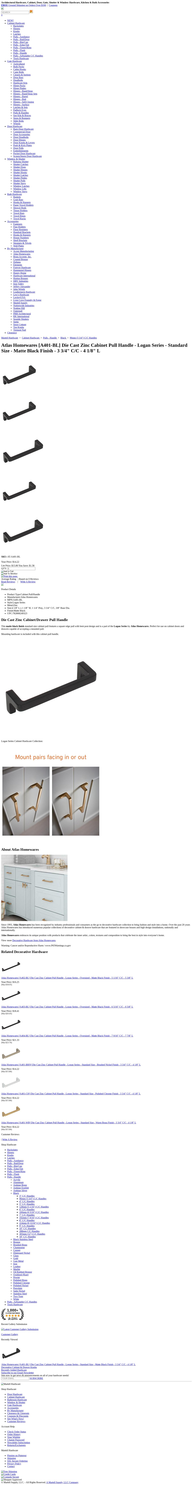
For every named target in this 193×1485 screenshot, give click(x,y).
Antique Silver (20, 1190)
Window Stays (20, 191)
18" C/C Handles (27, 1236)
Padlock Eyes (19, 110)
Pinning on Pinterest (16, 1455)
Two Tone (18, 1296)
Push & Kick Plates (22, 145)
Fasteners (17, 224)
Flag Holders (19, 227)
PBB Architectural (22, 313)
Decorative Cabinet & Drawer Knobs (19, 1367)
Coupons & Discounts (17, 1416)
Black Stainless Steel (23, 1239)
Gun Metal (18, 1261)
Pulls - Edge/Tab (21, 45)
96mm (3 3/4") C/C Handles (32, 1198)
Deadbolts (18, 80)
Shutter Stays (19, 183)
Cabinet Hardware (16, 1397)
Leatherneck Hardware (24, 292)
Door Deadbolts (20, 137)
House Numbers (21, 237)
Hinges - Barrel (20, 96)
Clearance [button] (12, 332)
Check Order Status (16, 1431)
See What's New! (15, 1418)
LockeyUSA (19, 297)
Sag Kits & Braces (22, 115)
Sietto (16, 322)
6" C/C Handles (27, 1209)
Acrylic (16, 1179)
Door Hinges (19, 140)
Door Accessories (21, 134)
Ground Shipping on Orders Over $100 (23, 5)
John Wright (19, 289)
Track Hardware (21, 58)
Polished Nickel (20, 1285)
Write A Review (28, 581)
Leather (17, 1266)
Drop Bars (18, 77)
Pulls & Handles (21, 112)
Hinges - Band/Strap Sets (25, 93)
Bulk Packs (18, 66)
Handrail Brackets (21, 232)
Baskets (17, 197)
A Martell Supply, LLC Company (62, 1482)
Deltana (17, 262)
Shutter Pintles (20, 178)
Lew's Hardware (21, 294)
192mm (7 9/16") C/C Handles (34, 1217)
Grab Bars (18, 199)
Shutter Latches (20, 175)
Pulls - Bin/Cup (20, 42)
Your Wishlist (13, 1437)
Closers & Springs (22, 74)
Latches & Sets (20, 107)
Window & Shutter (16, 1402)
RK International (21, 316)
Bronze (16, 1242)
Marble (16, 1269)
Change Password (15, 1440)
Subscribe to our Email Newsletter (17, 1372)
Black (16, 1193)
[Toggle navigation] (2, 9)
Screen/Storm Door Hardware (27, 156)
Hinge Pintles (19, 88)
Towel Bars (18, 213)
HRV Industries (20, 281)
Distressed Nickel (21, 1253)
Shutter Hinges (20, 169)
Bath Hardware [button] (14, 194)
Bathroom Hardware (17, 1399)
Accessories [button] (13, 221)
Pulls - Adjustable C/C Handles (28, 55)
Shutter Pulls (19, 180)
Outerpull (17, 311)
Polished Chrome (21, 1283)
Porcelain (17, 1288)
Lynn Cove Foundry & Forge (27, 300)
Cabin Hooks (19, 69)
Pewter (16, 1277)
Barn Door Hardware (23, 129)
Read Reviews (8, 581)
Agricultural (19, 64)
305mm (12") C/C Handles (32, 1234)
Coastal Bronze (20, 259)
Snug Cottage (19, 324)
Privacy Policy (14, 1463)
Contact (11, 1466)
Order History (14, 1434)
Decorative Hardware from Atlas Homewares (33, 940)
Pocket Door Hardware (24, 153)
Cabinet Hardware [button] (16, 23)
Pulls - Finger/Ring (22, 47)
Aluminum (18, 1182)
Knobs (16, 31)
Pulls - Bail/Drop (21, 39)
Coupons (53, 5)
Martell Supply (20, 303)
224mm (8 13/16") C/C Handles (34, 1223)
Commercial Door (21, 131)
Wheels (16, 123)
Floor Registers (20, 229)
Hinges (16, 28)
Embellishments (20, 150)
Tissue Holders (20, 210)
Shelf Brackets (20, 240)
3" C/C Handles (27, 1196)
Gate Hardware (14, 1405)
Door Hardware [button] (14, 126)
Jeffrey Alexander (21, 286)
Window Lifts (19, 188)
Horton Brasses (20, 278)
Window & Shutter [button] (16, 159)
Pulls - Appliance (21, 36)
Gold (15, 1258)
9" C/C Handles (27, 1226)
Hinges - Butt (19, 99)
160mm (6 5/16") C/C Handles (34, 1212)
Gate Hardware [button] (14, 61)
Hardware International (24, 275)
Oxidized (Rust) (20, 1274)
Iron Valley (18, 284)
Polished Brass (20, 1280)
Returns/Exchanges (16, 1445)
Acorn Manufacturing (23, 251)
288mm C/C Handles (29, 1231)
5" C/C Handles (27, 1204)
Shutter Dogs (19, 167)
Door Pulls (18, 148)
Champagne (19, 1247)
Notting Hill (19, 308)
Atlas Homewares (21, 254)
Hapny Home (19, 273)
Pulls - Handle (20, 53)
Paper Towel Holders (23, 205)
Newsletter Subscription (18, 1442)
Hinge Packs (19, 85)
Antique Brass (20, 1185)
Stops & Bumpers (21, 118)
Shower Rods (19, 207)
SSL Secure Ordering (17, 1461)
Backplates (18, 26)
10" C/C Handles (27, 1228)
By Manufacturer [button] (15, 248)
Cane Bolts (18, 72)
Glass (16, 1255)
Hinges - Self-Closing (23, 102)
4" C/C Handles (27, 1201)
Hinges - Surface (21, 104)
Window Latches (21, 186)
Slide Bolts (18, 121)
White (16, 1299)
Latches (17, 34)
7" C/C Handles (27, 1215)
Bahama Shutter (20, 161)
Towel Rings (19, 216)
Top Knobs (18, 327)
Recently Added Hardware (14, 1370)
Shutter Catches (20, 164)
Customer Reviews (16, 1421)
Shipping (11, 1458)
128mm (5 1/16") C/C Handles (34, 1206)
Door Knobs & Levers (24, 142)
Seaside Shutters (21, 319)
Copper (16, 1250)
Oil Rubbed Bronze (22, 1272)
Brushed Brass (20, 1245)
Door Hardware (14, 1394)
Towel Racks (19, 218)
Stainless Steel (20, 1293)
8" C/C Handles (27, 1220)
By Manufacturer (15, 1410)
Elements (17, 265)
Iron (15, 1264)
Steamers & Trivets (22, 243)
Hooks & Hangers (22, 202)
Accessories (13, 1408)
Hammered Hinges (22, 270)
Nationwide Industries (23, 305)
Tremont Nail (19, 330)
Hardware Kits (20, 83)
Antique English (21, 1187)
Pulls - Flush (19, 50)
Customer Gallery (9, 1334)
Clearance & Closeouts (18, 1413)
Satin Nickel (19, 1291)
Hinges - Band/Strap (23, 91)
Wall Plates (18, 246)
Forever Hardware (22, 267)
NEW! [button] (10, 20)
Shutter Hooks (20, 172)
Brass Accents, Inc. (22, 256)
